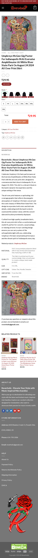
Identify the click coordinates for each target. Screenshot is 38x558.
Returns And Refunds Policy (12, 470)
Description (6, 150)
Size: (4, 99)
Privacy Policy (7, 480)
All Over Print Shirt (16, 53)
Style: (4, 90)
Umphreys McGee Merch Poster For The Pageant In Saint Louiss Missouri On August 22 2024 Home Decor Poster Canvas (9, 362)
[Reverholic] (19, 8)
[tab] (19, 150)
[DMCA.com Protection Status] (19, 546)
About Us (5, 459)
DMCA (4, 485)
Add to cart (20, 122)
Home (4, 53)
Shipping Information (9, 475)
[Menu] (3, 7)
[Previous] (1, 357)
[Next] (36, 357)
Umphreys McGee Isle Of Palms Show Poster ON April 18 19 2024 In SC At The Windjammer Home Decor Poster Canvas (28, 361)
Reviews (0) (6, 154)
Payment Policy (7, 464)
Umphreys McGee (9, 133)
